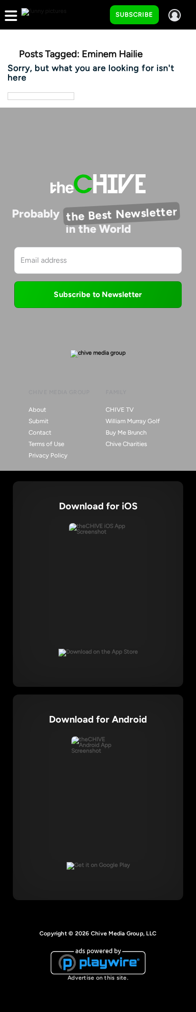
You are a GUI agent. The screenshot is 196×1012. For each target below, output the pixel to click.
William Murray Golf (133, 421)
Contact (40, 432)
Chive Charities (126, 443)
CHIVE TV (120, 409)
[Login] (175, 15)
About (37, 409)
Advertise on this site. (98, 977)
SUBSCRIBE (134, 14)
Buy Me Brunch (126, 432)
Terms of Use (46, 443)
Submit (39, 421)
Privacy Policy (48, 455)
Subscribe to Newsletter (98, 294)
